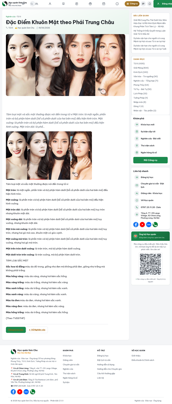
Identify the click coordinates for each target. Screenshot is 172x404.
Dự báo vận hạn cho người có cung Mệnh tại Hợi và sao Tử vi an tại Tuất (150, 47)
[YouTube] (142, 224)
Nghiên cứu (10, 16)
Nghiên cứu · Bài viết (151, 138)
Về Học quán (147, 200)
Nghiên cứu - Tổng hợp (146, 81)
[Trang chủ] (9, 4)
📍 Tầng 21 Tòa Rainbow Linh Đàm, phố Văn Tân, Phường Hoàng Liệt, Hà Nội (34, 381)
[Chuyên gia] (36, 4)
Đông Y (139, 106)
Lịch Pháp (140, 93)
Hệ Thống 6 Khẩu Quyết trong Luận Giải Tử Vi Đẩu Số (150, 32)
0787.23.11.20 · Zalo (151, 207)
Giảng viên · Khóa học (151, 193)
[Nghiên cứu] (63, 4)
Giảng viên (68, 360)
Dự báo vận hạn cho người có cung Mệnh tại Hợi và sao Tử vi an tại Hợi (149, 40)
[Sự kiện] (103, 4)
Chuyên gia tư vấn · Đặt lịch (152, 185)
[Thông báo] (149, 3)
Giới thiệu (136, 356)
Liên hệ (100, 378)
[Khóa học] (23, 4)
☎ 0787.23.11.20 (18, 386)
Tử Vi (139, 63)
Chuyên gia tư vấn (71, 364)
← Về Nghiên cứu (37, 329)
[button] (90, 4)
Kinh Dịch (141, 72)
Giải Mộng (141, 68)
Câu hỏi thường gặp (106, 373)
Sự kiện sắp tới (148, 131)
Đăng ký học (147, 177)
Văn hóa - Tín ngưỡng (146, 76)
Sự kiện (66, 382)
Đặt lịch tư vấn (103, 360)
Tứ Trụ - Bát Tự (142, 89)
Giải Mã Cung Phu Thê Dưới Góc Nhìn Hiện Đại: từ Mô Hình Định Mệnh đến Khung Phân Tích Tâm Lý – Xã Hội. (150, 23)
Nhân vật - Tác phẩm (145, 110)
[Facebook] (135, 224)
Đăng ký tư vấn (15, 329)
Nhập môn (140, 102)
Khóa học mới (147, 124)
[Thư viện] (76, 4)
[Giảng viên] (50, 4)
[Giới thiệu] (117, 4)
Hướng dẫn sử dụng (105, 364)
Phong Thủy (141, 85)
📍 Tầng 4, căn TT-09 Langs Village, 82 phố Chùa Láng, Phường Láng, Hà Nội (34, 369)
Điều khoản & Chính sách (143, 360)
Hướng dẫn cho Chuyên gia (109, 369)
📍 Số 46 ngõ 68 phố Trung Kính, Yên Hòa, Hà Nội (34, 375)
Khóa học (67, 356)
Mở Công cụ (150, 160)
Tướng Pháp (141, 98)
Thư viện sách (147, 145)
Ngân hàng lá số (149, 152)
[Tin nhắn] (143, 3)
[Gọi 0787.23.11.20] (155, 224)
